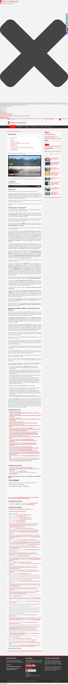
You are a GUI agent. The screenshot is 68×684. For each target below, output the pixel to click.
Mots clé (46, 156)
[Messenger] (67, 25)
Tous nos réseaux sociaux (50, 137)
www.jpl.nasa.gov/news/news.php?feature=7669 (16, 526)
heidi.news (28, 672)
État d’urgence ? (8, 127)
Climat (12, 131)
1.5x (33, 186)
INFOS (46, 126)
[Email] (67, 27)
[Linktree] (53, 119)
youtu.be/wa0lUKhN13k (33, 503)
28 (33, 318)
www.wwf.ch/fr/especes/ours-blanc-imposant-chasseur (24, 528)
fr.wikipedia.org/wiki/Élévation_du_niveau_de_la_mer (27, 539)
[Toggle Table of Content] (39, 138)
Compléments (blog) (13, 149)
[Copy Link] (67, 29)
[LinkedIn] (46, 119)
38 (12, 372)
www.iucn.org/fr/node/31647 (36, 619)
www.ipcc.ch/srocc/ (33, 639)
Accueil (9, 131)
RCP (10, 372)
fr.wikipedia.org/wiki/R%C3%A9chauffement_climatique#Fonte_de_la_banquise (24, 412)
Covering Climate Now (30, 660)
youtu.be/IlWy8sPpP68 (13, 473)
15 (39, 248)
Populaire (51, 154)
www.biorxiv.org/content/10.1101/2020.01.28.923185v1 (17, 593)
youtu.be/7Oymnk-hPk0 (30, 504)
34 (32, 352)
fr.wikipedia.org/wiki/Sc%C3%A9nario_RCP (23, 638)
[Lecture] (9, 186)
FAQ (37, 126)
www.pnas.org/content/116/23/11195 (34, 544)
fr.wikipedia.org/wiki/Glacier (20, 520)
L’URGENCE (26, 126)
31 (18, 327)
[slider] (39, 186)
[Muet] (36, 186)
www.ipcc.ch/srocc (28, 579)
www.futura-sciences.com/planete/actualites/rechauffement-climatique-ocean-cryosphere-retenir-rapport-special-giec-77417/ (25, 642)
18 (13, 265)
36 (12, 360)
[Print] (67, 31)
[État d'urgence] (17, 122)
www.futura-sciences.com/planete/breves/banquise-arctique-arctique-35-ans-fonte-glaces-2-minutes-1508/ (24, 468)
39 (33, 385)
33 (39, 342)
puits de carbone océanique (35, 255)
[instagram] (48, 119)
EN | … (51, 126)
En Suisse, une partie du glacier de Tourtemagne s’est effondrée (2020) (23, 147)
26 (35, 299)
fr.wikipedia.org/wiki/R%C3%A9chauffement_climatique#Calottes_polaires (23, 422)
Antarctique (10, 194)
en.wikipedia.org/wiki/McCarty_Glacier (24, 514)
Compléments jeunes (14, 148)
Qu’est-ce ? (12, 140)
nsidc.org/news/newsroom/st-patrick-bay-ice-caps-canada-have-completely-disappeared (22, 629)
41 (26, 406)
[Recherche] (60, 119)
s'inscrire (21, 662)
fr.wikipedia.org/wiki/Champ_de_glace (24, 517)
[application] (24, 186)
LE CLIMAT (12, 126)
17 (12, 264)
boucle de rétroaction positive (25, 257)
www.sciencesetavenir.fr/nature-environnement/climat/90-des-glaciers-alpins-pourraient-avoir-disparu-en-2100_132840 (22, 440)
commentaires (57, 154)
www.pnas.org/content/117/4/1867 (23, 555)
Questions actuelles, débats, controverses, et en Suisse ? (20, 143)
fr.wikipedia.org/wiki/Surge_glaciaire (24, 573)
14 (38, 248)
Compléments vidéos (13, 145)
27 (19, 305)
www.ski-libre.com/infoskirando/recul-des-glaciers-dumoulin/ (20, 460)
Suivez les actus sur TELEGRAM (51, 136)
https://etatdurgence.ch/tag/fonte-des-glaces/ (17, 511)
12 (11, 241)
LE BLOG (41, 126)
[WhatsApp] (67, 23)
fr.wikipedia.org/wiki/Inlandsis (20, 516)
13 (17, 245)
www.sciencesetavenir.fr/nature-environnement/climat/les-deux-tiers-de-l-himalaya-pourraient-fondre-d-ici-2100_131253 (23, 444)
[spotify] (55, 681)
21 (40, 267)
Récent (46, 154)
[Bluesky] (52, 119)
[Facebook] (45, 119)
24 (30, 284)
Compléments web (13, 144)
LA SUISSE (33, 126)
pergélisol (26, 366)
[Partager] (67, 33)
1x (31, 186)
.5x (29, 186)
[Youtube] (47, 119)
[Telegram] (51, 119)
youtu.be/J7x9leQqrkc (23, 471)
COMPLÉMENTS (19, 126)
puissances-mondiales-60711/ (13, 548)
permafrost (20, 298)
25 (13, 288)
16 (11, 252)
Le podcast (12, 139)
